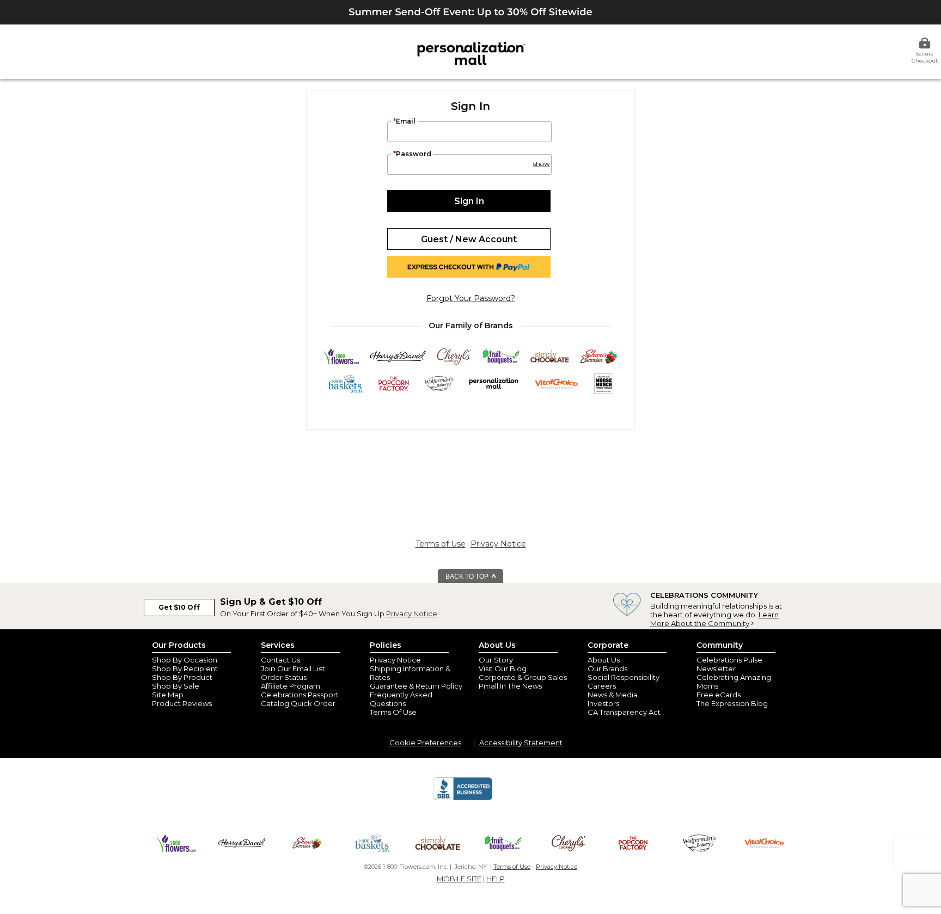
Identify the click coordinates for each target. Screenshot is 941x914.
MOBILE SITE (459, 878)
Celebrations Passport (300, 694)
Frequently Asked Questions (401, 699)
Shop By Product (182, 677)
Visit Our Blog (503, 668)
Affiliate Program (290, 686)
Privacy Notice (498, 544)
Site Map (168, 694)
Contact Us (280, 659)
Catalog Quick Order (298, 703)
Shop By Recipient (185, 668)
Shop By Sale (175, 686)
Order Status (284, 677)
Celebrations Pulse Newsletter (729, 664)
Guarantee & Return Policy (416, 686)
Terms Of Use (393, 712)
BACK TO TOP (467, 576)
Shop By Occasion (184, 659)
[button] (541, 159)
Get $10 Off (179, 607)
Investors (603, 703)
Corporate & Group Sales (523, 677)
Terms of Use (440, 544)
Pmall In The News (510, 686)
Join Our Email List (293, 668)
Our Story (496, 659)
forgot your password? (470, 298)
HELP (495, 878)
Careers (602, 686)
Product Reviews (182, 703)
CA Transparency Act (624, 712)
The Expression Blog (732, 703)
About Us (604, 659)
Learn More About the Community (714, 619)
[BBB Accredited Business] (463, 798)
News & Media (613, 694)
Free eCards (718, 694)
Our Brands (607, 668)
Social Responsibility (623, 677)
